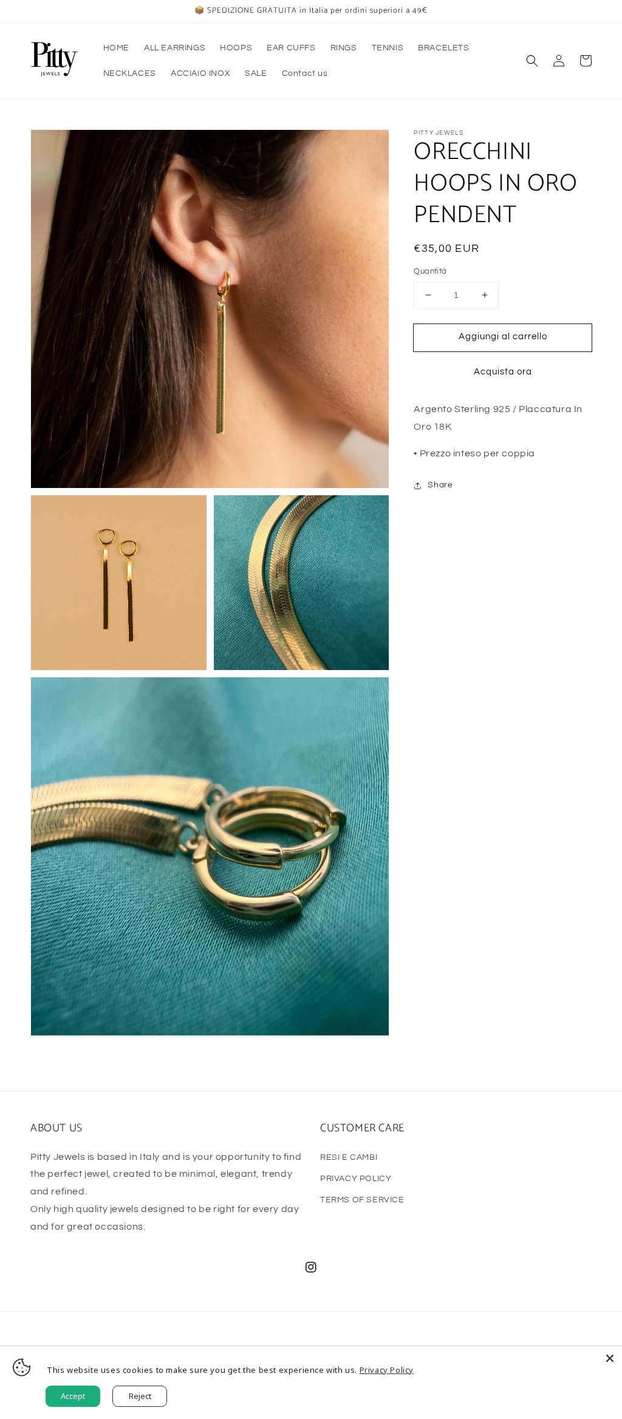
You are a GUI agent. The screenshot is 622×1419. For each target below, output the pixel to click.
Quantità (430, 271)
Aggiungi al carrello (503, 336)
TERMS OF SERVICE (362, 1200)
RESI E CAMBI (348, 1157)
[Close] (610, 1358)
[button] (532, 60)
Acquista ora (503, 371)
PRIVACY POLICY (355, 1178)
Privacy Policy (387, 1369)
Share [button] (440, 485)
